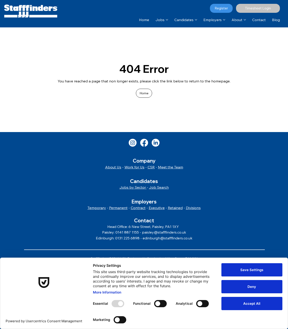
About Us (113, 167)
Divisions (193, 207)
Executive (157, 207)
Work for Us (134, 167)
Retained (175, 207)
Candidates (144, 181)
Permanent (118, 207)
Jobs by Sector (133, 187)
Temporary (97, 207)
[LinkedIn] (156, 143)
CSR (151, 167)
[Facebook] (144, 143)
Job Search (159, 187)
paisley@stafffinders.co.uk (164, 232)
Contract (138, 207)
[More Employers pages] (224, 20)
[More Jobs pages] (167, 20)
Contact (144, 220)
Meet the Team (170, 167)
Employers (144, 202)
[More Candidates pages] (196, 20)
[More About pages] (245, 20)
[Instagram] (133, 143)
